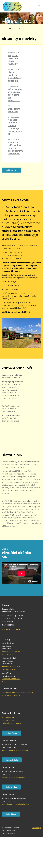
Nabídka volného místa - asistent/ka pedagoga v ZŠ (15, 127)
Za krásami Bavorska (14, 110)
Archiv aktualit (11, 170)
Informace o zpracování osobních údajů (18, 693)
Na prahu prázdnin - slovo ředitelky (14, 59)
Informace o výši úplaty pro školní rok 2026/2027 (15, 95)
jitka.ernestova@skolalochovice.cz (15, 777)
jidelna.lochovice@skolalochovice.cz (16, 804)
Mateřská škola (12, 760)
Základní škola (11, 713)
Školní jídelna (11, 814)
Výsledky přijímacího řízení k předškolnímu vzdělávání (15, 148)
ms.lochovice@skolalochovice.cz (15, 750)
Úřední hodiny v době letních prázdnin (15, 76)
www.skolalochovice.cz (11, 629)
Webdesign (36, 828)
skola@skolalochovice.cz (12, 723)
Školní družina (11, 787)
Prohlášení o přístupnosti (12, 695)
